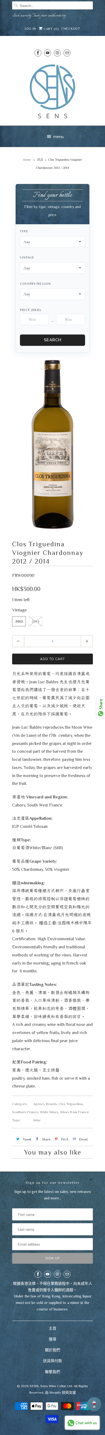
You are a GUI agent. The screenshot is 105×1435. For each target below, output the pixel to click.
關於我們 (52, 1350)
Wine (37, 1120)
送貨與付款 (52, 1361)
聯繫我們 (52, 1372)
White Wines (49, 1112)
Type (24, 231)
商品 (40, 160)
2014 (35, 621)
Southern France (25, 1112)
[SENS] (52, 91)
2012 (19, 621)
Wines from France (74, 1112)
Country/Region (35, 283)
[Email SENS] (67, 53)
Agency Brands (45, 1104)
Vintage (27, 257)
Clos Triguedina (70, 1104)
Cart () (51, 29)
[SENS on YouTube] (47, 53)
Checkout (70, 29)
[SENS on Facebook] (37, 53)
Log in (30, 29)
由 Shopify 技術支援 (60, 1392)
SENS (34, 1386)
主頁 (52, 1328)
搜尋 (52, 1339)
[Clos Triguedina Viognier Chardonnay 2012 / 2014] (52, 444)
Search (52, 340)
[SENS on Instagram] (57, 53)
